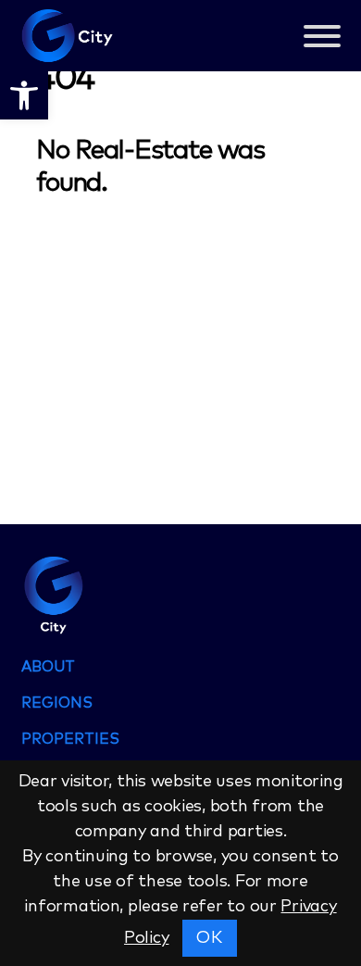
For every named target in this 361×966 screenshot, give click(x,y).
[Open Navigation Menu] (322, 40)
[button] (24, 95)
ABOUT (48, 666)
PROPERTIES (70, 739)
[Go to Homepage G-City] (181, 593)
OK (209, 938)
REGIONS (57, 703)
